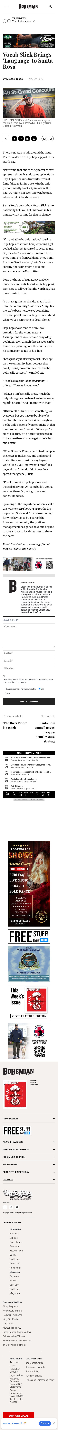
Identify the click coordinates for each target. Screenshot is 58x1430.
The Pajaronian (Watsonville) (17, 1340)
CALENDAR (8, 1179)
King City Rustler (11, 1319)
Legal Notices (16, 1375)
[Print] (51, 138)
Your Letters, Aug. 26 (23, 21)
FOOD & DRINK (10, 1164)
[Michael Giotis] (12, 597)
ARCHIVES (34, 1082)
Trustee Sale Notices (16, 1400)
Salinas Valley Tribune (14, 1336)
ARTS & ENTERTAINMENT (16, 1149)
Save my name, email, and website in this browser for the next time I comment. (28, 680)
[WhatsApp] (34, 138)
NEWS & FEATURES (13, 1142)
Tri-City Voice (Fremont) (14, 1345)
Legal (12, 1365)
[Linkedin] (27, 138)
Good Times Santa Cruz (16, 1244)
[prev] (4, 21)
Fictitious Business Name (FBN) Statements (16, 1382)
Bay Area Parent (14, 1278)
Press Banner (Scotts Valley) (17, 1332)
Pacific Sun (15, 1267)
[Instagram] (11, 1207)
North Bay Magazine (15, 1291)
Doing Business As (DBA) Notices (17, 1393)
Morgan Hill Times (12, 1327)
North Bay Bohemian (15, 1261)
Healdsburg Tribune (12, 1310)
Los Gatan (8, 1323)
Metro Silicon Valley (16, 1252)
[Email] (43, 138)
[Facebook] (14, 138)
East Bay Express (14, 1235)
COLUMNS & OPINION (14, 1157)
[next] (9, 21)
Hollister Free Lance (12, 1315)
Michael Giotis (14, 78)
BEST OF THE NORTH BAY (16, 1172)
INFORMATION (10, 1118)
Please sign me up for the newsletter (20, 689)
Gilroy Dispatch (10, 1306)
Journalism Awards (35, 1367)
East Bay (14, 1284)
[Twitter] (21, 138)
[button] (50, 6)
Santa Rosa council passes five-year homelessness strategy (45, 732)
